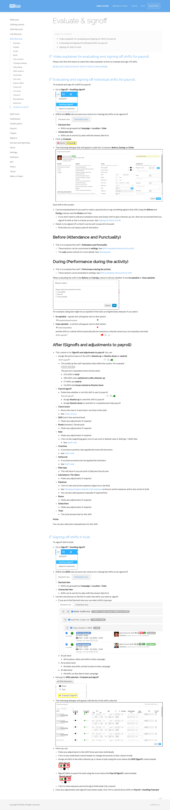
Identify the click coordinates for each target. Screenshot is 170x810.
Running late (18, 99)
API (11, 162)
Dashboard (15, 118)
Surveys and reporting (20, 142)
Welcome (14, 19)
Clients (13, 133)
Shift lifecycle (16, 38)
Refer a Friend (16, 176)
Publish (16, 47)
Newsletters (120, 6)
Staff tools (15, 114)
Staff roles (72, 442)
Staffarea (14, 157)
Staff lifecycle (16, 29)
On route (17, 91)
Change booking (20, 63)
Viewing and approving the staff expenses (83, 489)
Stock (12, 147)
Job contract (18, 59)
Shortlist (16, 43)
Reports (13, 138)
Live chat (17, 79)
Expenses (17, 103)
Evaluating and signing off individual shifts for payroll (83, 43)
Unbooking (17, 67)
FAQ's (13, 166)
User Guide (103, 6)
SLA (143, 6)
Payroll (13, 128)
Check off (17, 87)
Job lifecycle (16, 34)
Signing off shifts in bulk (70, 47)
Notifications (16, 123)
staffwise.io (155, 804)
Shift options (18, 71)
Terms (13, 171)
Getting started (17, 24)
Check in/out (70, 413)
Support (154, 6)
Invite (15, 51)
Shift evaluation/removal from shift (118, 248)
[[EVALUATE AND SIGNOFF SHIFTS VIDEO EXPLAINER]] (80, 66)
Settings (13, 152)
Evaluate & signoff (20, 107)
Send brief (17, 75)
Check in (16, 95)
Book (15, 55)
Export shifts (18, 83)
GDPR (134, 6)
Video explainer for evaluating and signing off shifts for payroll (87, 38)
